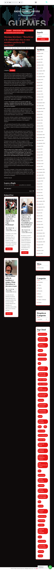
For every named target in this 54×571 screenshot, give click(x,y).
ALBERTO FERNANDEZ (41, 345)
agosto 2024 (40, 111)
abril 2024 (40, 123)
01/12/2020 (8, 48)
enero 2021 (40, 230)
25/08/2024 (10, 227)
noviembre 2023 (41, 137)
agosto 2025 (40, 79)
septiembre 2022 (41, 178)
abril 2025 (40, 91)
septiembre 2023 (41, 143)
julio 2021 (40, 212)
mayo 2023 (40, 154)
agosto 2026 (40, 53)
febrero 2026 (40, 65)
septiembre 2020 (41, 241)
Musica (39, 293)
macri (39, 470)
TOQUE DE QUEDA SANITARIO (41, 531)
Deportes (40, 288)
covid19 (40, 416)
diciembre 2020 (41, 233)
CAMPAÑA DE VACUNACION (42, 374)
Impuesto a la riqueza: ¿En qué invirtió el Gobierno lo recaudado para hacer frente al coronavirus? (27, 221)
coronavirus (40, 400)
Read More (10, 248)
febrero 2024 (40, 128)
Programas (40, 296)
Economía (40, 290)
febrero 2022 (40, 198)
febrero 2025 (40, 96)
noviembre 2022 (41, 172)
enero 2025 (40, 99)
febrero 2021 (40, 227)
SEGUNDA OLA (42, 516)
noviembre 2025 (41, 70)
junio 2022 (40, 186)
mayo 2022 (40, 189)
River (39, 501)
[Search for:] (43, 36)
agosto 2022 (40, 180)
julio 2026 (40, 56)
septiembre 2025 (41, 76)
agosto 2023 (40, 146)
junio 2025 (40, 85)
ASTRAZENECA (42, 354)
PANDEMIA (41, 485)
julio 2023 (40, 149)
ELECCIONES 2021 (42, 435)
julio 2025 (40, 82)
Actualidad (9, 30)
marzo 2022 (40, 195)
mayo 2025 (40, 88)
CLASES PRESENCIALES (42, 389)
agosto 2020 (40, 244)
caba (39, 363)
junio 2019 (40, 253)
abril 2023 (40, 157)
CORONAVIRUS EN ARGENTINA (42, 411)
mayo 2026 (40, 59)
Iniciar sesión (41, 267)
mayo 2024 (40, 120)
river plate (40, 506)
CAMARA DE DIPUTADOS (41, 368)
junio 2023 (40, 152)
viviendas (40, 555)
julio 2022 (40, 183)
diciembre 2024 (41, 102)
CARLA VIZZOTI (42, 379)
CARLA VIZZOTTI (42, 384)
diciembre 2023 (41, 134)
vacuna (39, 536)
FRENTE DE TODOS (41, 445)
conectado (17, 185)
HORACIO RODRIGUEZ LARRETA (41, 457)
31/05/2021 (25, 229)
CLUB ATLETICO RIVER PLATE (42, 395)
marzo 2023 (40, 160)
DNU (45, 426)
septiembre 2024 (41, 108)
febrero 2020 (40, 250)
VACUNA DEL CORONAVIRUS (42, 546)
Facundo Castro (41, 439)
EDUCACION (41, 431)
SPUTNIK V (41, 525)
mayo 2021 (40, 218)
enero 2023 (40, 166)
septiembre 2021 (41, 207)
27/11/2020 (10, 289)
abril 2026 (40, 62)
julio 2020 (40, 247)
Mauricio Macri (41, 475)
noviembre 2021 (41, 201)
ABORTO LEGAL (42, 334)
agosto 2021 (40, 209)
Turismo (39, 302)
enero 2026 (40, 67)
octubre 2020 (41, 238)
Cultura (39, 285)
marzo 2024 (40, 125)
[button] (36, 2)
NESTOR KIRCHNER (41, 480)
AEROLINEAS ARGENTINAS (41, 339)
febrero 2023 (40, 163)
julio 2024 (40, 114)
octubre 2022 (41, 175)
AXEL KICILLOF (42, 359)
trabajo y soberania (42, 299)
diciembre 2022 (41, 169)
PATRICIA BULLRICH (41, 490)
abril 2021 (40, 221)
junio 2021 (40, 215)
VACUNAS (40, 551)
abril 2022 (40, 192)
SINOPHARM (41, 520)
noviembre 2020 (41, 236)
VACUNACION (42, 541)
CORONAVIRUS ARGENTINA (42, 405)
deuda (39, 426)
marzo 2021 (40, 224)
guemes (15, 48)
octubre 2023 (41, 140)
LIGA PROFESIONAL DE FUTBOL (42, 465)
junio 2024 (40, 117)
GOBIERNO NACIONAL (41, 450)
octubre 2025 (41, 73)
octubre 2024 (41, 105)
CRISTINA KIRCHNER (41, 421)
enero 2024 (40, 131)
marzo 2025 (40, 94)
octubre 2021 (41, 204)
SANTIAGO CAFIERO (41, 511)
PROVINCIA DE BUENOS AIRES (42, 496)
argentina (40, 350)
